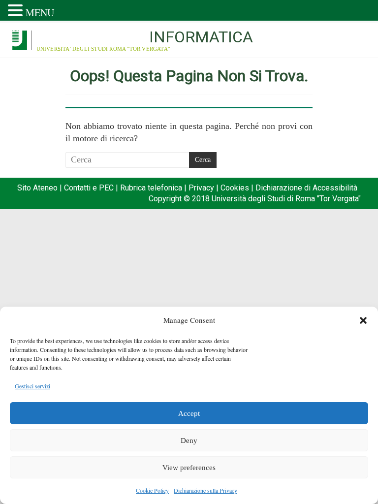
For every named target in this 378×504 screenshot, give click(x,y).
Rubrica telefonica (151, 187)
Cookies (234, 187)
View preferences (189, 468)
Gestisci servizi (32, 386)
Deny (189, 440)
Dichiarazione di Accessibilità (306, 187)
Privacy (201, 187)
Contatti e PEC (89, 187)
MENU (40, 12)
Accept (189, 413)
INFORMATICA (201, 37)
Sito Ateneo (37, 187)
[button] (363, 320)
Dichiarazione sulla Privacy (205, 490)
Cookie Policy (152, 490)
